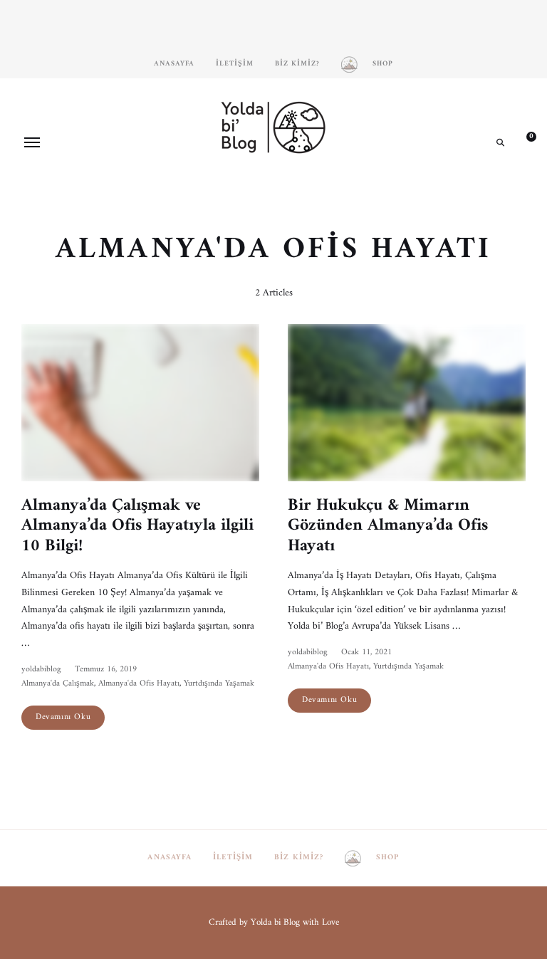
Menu (32, 142)
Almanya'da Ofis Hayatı (138, 683)
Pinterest (273, 191)
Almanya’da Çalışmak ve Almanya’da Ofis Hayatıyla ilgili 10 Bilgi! (137, 526)
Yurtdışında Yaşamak (219, 683)
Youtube (295, 191)
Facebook (252, 191)
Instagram (230, 191)
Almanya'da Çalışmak (57, 683)
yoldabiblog (41, 669)
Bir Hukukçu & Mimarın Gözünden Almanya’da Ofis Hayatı (388, 526)
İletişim (235, 64)
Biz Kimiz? (297, 64)
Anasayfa (174, 64)
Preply (316, 191)
